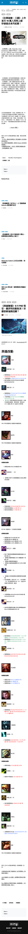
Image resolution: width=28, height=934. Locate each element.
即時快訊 (11, 902)
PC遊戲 (7, 9)
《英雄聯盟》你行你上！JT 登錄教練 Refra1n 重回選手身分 (13, 204)
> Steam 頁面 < (14, 127)
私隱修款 (14, 928)
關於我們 (8, 928)
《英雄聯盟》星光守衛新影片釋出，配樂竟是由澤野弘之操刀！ (13, 235)
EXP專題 (3, 302)
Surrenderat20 (21, 342)
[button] (2, 2)
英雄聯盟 (6, 200)
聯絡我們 (20, 928)
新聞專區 (8, 14)
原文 (15, 583)
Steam (4, 157)
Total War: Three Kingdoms (15, 157)
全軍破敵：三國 (6, 160)
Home (2, 9)
